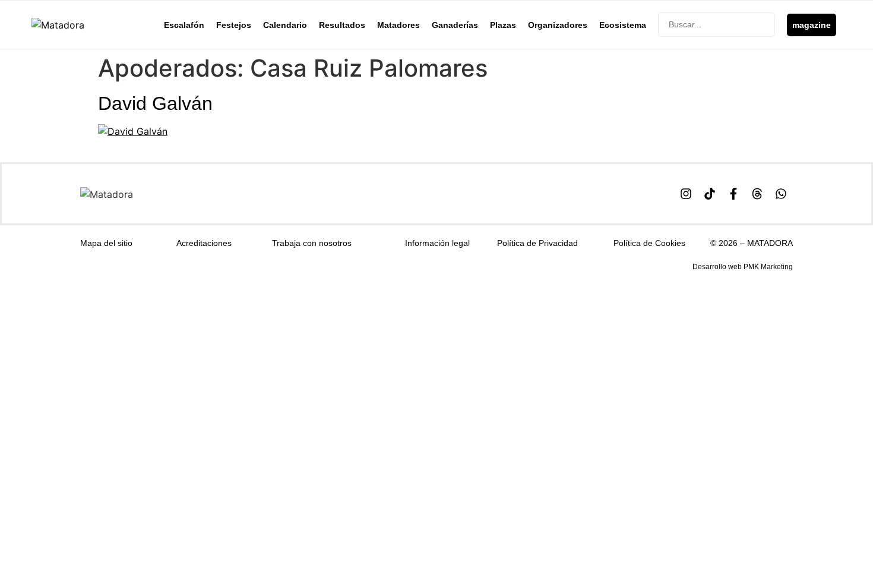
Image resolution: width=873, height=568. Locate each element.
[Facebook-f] (733, 194)
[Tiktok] (710, 194)
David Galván (155, 103)
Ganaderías (455, 25)
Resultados (342, 25)
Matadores (398, 25)
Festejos (233, 25)
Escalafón (184, 25)
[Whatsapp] (781, 194)
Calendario (285, 25)
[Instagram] (686, 194)
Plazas (503, 25)
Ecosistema (622, 25)
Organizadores (557, 25)
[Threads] (757, 194)
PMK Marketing (768, 267)
